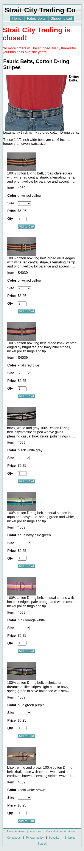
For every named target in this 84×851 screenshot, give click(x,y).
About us (35, 831)
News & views (16, 831)
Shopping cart (61, 18)
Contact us (14, 837)
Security (54, 837)
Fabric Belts (36, 18)
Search (42, 843)
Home (17, 18)
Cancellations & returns (60, 831)
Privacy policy (35, 837)
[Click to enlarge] (21, 169)
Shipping (70, 837)
